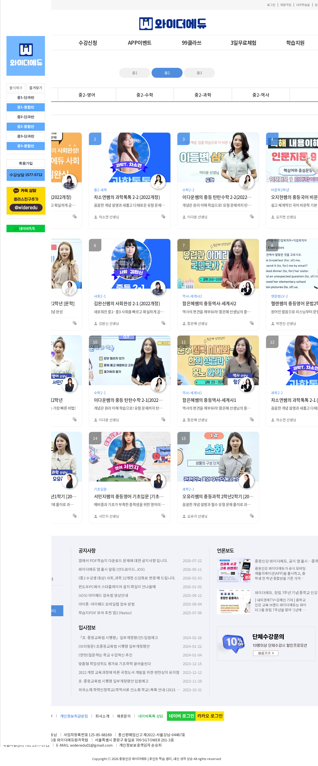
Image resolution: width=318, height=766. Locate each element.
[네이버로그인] (181, 716)
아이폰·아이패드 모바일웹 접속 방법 (107, 604)
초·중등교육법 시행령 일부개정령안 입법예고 (114, 681)
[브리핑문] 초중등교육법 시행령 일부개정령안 (114, 646)
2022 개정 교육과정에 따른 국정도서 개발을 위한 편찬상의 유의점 (129, 672)
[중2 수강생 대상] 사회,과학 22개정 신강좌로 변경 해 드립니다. (127, 577)
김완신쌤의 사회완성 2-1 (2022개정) (127, 303)
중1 (134, 72)
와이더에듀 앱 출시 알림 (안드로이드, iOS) (112, 569)
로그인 (271, 4)
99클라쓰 (191, 42)
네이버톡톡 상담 (150, 716)
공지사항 (87, 550)
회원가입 (285, 4)
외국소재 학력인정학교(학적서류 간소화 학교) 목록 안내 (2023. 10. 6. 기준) (136, 689)
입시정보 (87, 627)
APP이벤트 (140, 42)
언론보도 (225, 550)
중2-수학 (144, 94)
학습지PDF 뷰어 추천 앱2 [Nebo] (105, 612)
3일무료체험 (243, 42)
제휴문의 (124, 716)
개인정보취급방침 (74, 716)
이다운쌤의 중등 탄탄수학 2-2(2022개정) (219, 197)
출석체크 (15, 87)
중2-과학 (203, 94)
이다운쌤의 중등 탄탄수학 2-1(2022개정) (131, 400)
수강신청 (88, 42)
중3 (199, 72)
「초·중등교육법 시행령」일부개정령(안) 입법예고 (118, 637)
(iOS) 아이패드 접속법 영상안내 (103, 595)
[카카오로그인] (210, 716)
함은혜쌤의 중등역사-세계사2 (209, 303)
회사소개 (102, 716)
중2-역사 (260, 94)
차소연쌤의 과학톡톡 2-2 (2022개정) (127, 197)
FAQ (52, 610)
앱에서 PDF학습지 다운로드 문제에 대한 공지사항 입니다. (123, 560)
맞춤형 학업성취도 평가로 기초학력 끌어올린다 (115, 663)
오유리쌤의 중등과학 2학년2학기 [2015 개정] (223, 496)
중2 (167, 72)
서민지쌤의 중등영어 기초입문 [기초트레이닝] (135, 496)
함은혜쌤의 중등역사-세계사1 (209, 400)
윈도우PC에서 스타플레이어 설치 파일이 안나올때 (117, 586)
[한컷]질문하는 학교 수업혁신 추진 (105, 654)
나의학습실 (303, 4)
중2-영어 (87, 94)
